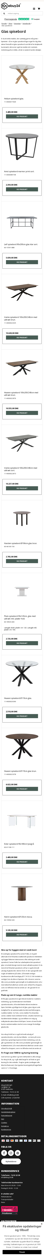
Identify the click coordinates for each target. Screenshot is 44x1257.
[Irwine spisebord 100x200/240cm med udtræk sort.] (22, 445)
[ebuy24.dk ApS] (11, 6)
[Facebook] (4, 1153)
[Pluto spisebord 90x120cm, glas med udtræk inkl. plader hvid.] (22, 593)
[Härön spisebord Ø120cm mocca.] (22, 894)
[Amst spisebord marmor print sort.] (22, 149)
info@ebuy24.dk (13, 1095)
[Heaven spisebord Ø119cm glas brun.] (22, 748)
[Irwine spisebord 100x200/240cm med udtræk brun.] (22, 294)
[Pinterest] (18, 1153)
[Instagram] (11, 1153)
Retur (3, 1202)
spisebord (30, 957)
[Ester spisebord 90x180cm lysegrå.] (22, 821)
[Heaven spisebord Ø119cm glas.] (22, 675)
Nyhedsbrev (11, 1161)
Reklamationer (6, 1197)
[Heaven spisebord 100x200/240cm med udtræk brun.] (22, 370)
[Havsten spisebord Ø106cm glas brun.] (22, 520)
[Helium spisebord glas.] (22, 76)
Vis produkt (22, 116)
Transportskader (7, 1199)
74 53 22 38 (29, 976)
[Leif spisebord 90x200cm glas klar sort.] (22, 222)
